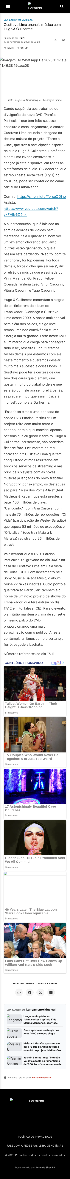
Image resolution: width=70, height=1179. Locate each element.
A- (56, 39)
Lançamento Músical (18, 20)
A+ (63, 39)
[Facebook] (30, 992)
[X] (40, 992)
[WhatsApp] (19, 992)
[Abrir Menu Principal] (8, 6)
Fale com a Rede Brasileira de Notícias (35, 1145)
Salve (24, 48)
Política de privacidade (35, 1136)
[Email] (51, 992)
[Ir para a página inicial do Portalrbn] (35, 6)
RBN (21, 38)
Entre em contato (41, 1077)
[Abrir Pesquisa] (62, 6)
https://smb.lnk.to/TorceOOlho (41, 196)
